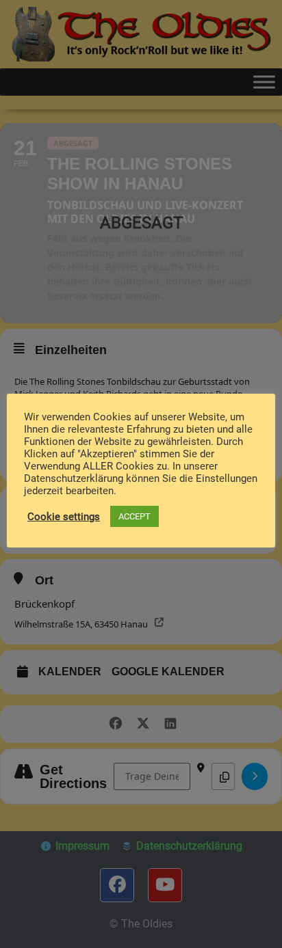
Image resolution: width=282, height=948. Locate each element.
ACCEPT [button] (134, 516)
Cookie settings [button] (63, 517)
